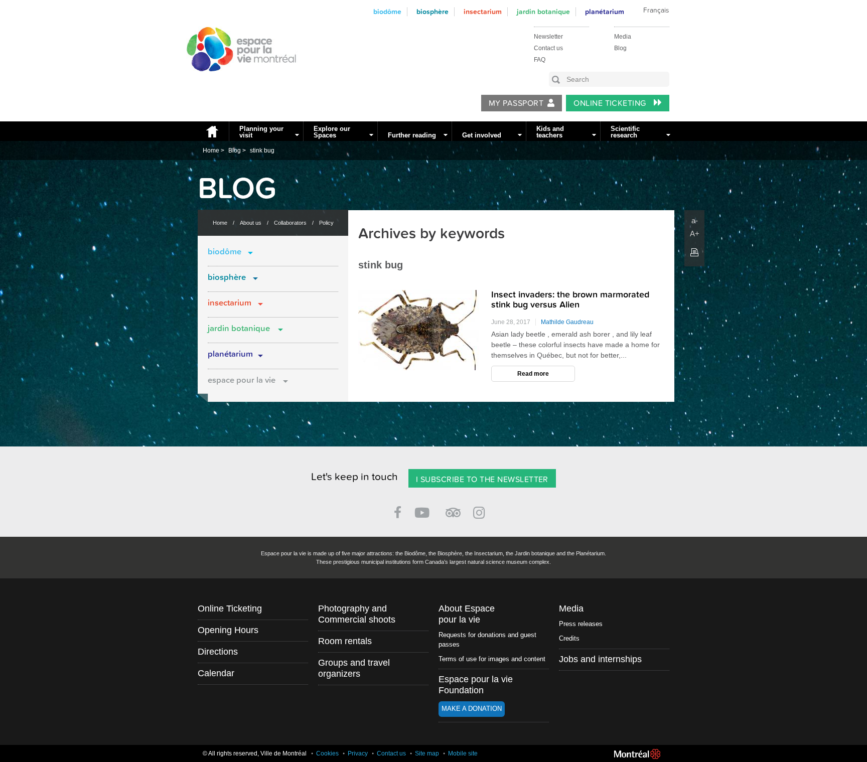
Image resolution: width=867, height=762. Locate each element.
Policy (326, 223)
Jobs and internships (600, 659)
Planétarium (230, 354)
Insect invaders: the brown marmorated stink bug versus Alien (570, 299)
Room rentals (345, 641)
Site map (427, 753)
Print (694, 252)
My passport (516, 103)
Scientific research (625, 132)
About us (250, 223)
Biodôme (387, 12)
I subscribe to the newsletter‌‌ (482, 480)
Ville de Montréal (637, 754)
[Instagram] (481, 511)
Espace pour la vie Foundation (476, 684)
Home (211, 131)
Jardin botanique (543, 12)
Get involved (481, 135)
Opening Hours (228, 630)
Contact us (548, 48)
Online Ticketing (610, 103)
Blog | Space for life (235, 81)
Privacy (358, 753)
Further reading (412, 135)
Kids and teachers (550, 132)
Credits (569, 638)
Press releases (581, 624)
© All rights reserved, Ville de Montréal (255, 753)
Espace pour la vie (241, 380)
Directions (218, 652)
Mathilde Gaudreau (567, 322)
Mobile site (463, 753)
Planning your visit (261, 132)
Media (622, 36)
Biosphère (432, 12)
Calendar (216, 673)
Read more (533, 373)
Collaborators (290, 223)
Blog (620, 48)
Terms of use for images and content (492, 659)
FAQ (539, 59)
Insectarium (483, 12)
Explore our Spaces (332, 132)
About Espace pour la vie (467, 614)
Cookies (327, 753)
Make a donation (472, 708)
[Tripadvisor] (453, 508)
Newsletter (548, 36)
